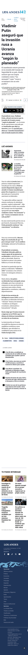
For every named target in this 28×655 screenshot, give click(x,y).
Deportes (6, 583)
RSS (5, 620)
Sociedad (6, 578)
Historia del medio (9, 622)
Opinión (6, 590)
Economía (6, 576)
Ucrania (21, 340)
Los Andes (3, 19)
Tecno (5, 599)
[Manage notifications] (24, 648)
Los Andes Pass (8, 608)
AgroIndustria (7, 597)
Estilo (5, 594)
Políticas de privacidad (10, 617)
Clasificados (7, 613)
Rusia (15, 340)
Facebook (5, 554)
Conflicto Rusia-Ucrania (16, 338)
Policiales (6, 580)
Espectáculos (7, 585)
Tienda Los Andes (9, 611)
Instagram (8, 554)
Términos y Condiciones (10, 615)
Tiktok (12, 554)
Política (6, 573)
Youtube (19, 554)
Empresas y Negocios (9, 592)
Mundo (9, 19)
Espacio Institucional (9, 604)
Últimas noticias (8, 571)
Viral (5, 601)
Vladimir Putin (7, 340)
